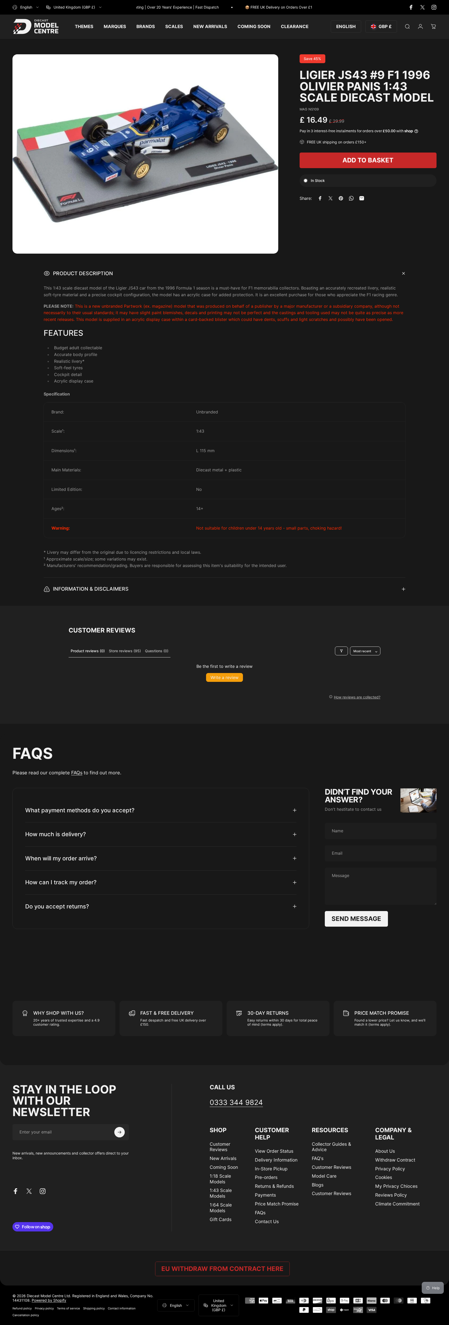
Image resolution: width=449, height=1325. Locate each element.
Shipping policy (94, 1308)
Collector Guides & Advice (331, 1146)
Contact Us (267, 1221)
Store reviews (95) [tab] (125, 651)
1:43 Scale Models (221, 1193)
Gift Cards (221, 1219)
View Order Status (274, 1151)
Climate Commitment (397, 1204)
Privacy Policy (390, 1168)
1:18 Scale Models (220, 1178)
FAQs (76, 772)
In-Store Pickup (271, 1168)
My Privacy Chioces (396, 1186)
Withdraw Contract (395, 1160)
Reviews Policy (391, 1195)
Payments (265, 1195)
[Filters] (341, 651)
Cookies (383, 1177)
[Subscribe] (119, 1132)
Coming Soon (224, 1167)
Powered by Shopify (49, 1300)
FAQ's (317, 1158)
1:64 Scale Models (221, 1207)
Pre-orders (266, 1177)
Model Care (324, 1176)
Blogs (317, 1185)
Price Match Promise (277, 1204)
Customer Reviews (220, 1146)
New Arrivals (223, 1158)
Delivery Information (276, 1160)
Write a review (224, 677)
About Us (385, 1151)
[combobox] (25, 7)
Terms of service (68, 1308)
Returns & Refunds (274, 1186)
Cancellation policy (25, 1315)
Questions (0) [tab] (156, 651)
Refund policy (22, 1308)
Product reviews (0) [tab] (88, 651)
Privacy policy (44, 1308)
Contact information (122, 1308)
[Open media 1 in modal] (145, 154)
